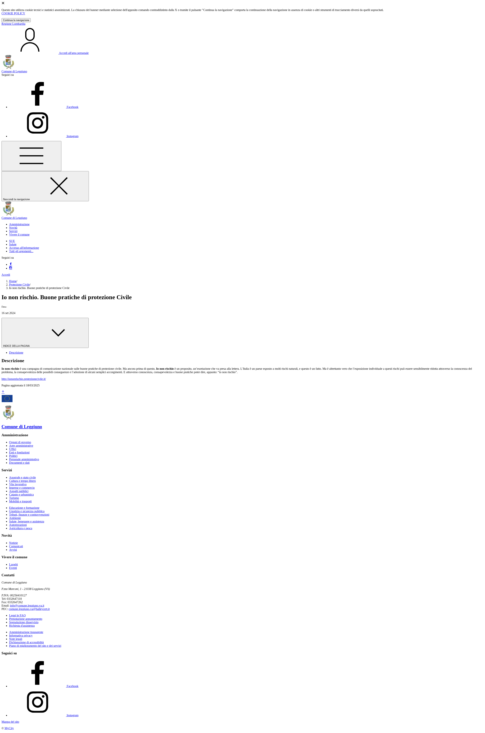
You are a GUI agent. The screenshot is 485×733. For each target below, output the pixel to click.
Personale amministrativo (24, 459)
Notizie (13, 542)
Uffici (12, 449)
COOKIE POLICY (13, 13)
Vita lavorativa (18, 484)
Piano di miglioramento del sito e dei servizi (35, 645)
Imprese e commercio (22, 487)
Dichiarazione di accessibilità (26, 642)
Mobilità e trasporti (20, 501)
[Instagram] (10, 268)
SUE (12, 241)
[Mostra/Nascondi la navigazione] (31, 156)
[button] (19, 224)
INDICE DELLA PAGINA (16, 346)
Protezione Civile (19, 284)
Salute (12, 244)
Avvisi (13, 549)
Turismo (14, 498)
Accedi (6, 274)
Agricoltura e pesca (20, 528)
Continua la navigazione (16, 20)
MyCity (9, 728)
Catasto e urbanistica (21, 494)
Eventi (13, 567)
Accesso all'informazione (24, 247)
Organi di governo (20, 442)
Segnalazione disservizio (23, 622)
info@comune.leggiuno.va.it (27, 605)
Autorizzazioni (18, 524)
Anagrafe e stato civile (22, 477)
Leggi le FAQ (17, 615)
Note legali (15, 639)
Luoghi (13, 564)
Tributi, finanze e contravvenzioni (29, 514)
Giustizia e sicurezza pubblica (27, 511)
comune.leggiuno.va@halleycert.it (29, 609)
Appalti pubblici (18, 491)
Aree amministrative (21, 445)
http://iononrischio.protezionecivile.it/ (24, 379)
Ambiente (15, 518)
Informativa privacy (21, 635)
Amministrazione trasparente (26, 632)
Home (12, 281)
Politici (13, 455)
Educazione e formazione (24, 507)
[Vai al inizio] (3, 392)
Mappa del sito (10, 721)
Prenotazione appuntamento (25, 618)
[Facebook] (10, 264)
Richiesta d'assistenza (22, 625)
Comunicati (16, 546)
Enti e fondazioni (19, 452)
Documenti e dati (19, 462)
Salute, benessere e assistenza (26, 521)
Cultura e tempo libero (22, 480)
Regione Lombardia (13, 23)
